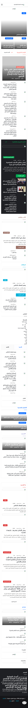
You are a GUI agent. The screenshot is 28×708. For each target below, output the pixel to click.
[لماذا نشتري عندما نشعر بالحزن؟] (25, 627)
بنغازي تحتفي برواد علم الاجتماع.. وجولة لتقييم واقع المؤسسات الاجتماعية (9, 198)
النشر (22, 78)
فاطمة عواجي (10, 691)
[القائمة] (2, 5)
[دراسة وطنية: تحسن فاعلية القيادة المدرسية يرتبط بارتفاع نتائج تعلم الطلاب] (25, 129)
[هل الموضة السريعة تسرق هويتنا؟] (25, 640)
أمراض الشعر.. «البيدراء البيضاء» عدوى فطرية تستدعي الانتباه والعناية (15, 418)
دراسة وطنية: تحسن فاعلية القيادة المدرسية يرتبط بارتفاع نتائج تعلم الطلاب (10, 133)
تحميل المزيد (14, 602)
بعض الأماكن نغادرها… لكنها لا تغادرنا (21, 47)
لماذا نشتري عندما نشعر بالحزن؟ (17, 631)
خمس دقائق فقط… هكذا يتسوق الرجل (16, 637)
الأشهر (7, 347)
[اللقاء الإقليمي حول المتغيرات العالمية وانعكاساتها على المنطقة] (21, 189)
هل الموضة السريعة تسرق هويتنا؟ (17, 644)
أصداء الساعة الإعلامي (11, 678)
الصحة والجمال (22, 413)
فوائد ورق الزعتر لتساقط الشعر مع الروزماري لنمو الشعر (15, 428)
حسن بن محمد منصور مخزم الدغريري (20, 691)
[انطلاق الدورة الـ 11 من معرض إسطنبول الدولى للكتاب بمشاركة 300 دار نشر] (14, 444)
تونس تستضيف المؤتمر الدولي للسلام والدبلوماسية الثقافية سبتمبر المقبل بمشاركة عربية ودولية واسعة (10, 208)
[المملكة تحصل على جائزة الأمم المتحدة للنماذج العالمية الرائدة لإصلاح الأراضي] (7, 43)
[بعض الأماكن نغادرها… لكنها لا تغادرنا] (20, 43)
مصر (23, 692)
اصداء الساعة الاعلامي (11, 689)
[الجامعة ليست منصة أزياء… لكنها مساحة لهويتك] (14, 618)
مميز (10, 701)
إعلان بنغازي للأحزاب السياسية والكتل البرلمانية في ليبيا (16, 163)
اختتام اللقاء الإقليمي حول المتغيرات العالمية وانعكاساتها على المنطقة (9, 182)
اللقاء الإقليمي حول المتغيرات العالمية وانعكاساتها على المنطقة (9, 190)
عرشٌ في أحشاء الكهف (18, 238)
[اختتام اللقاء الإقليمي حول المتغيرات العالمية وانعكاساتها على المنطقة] (21, 181)
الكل (12, 52)
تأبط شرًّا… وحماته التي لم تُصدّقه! (9, 258)
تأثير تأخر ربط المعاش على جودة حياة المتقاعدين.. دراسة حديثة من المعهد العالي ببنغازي (14, 457)
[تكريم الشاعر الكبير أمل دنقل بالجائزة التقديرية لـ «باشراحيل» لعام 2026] (25, 470)
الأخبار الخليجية (9, 38)
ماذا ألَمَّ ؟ (14, 253)
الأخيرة (20, 347)
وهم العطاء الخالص (21, 35)
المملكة (4, 689)
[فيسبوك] (16, 705)
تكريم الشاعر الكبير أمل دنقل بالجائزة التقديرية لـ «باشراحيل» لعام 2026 (16, 474)
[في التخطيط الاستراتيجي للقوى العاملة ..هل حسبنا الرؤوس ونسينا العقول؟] (25, 304)
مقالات (24, 13)
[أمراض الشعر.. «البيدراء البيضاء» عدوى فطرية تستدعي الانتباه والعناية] (14, 416)
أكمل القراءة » (21, 176)
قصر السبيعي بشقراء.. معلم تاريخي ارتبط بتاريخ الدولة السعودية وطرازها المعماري (15, 466)
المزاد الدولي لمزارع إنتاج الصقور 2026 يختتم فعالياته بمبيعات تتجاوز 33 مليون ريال (9, 96)
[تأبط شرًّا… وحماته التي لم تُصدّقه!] (25, 255)
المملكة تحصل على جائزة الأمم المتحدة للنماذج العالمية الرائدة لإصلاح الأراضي (7, 48)
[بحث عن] (26, 5)
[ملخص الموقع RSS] (19, 705)
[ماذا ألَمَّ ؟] (25, 251)
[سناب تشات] (8, 705)
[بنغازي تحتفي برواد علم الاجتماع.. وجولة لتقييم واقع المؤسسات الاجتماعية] (25, 195)
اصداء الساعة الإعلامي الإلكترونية (16, 688)
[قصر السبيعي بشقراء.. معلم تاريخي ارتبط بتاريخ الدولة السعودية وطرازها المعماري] (25, 461)
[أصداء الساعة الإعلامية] (19, 5)
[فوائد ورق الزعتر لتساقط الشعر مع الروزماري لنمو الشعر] (14, 425)
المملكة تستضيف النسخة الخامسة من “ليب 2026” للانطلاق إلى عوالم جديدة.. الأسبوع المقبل (9, 86)
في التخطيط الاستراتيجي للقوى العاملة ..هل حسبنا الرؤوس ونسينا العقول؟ (9, 308)
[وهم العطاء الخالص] (14, 23)
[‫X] (12, 705)
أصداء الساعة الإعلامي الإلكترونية (16, 683)
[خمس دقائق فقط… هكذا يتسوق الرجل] (25, 633)
